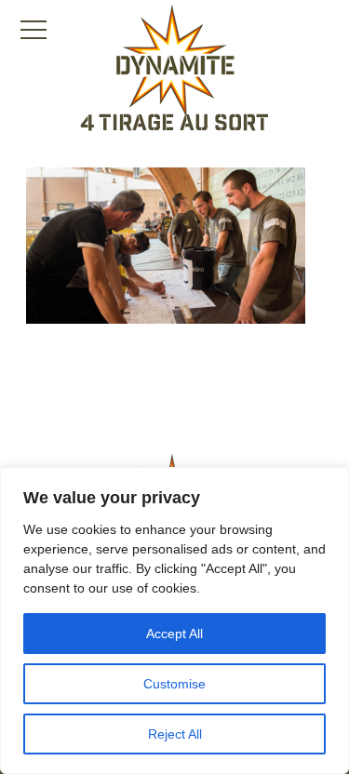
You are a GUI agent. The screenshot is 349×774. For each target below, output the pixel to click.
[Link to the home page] (175, 61)
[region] (174, 620)
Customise (174, 683)
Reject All (175, 734)
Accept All (174, 633)
